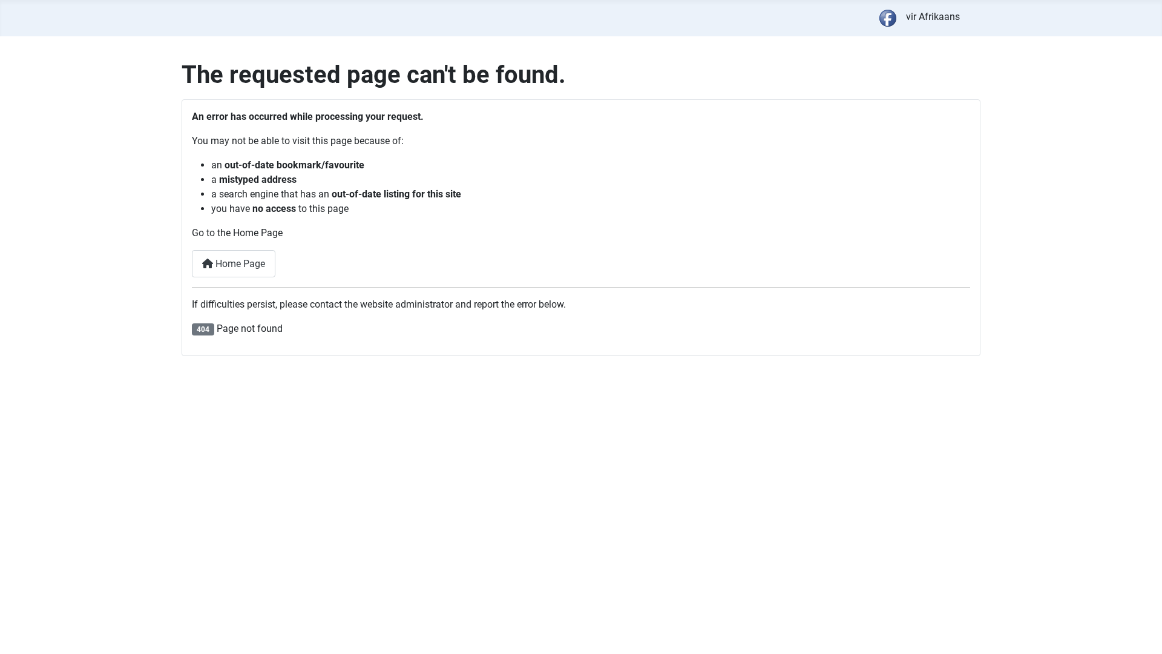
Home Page (239, 263)
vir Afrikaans (933, 16)
